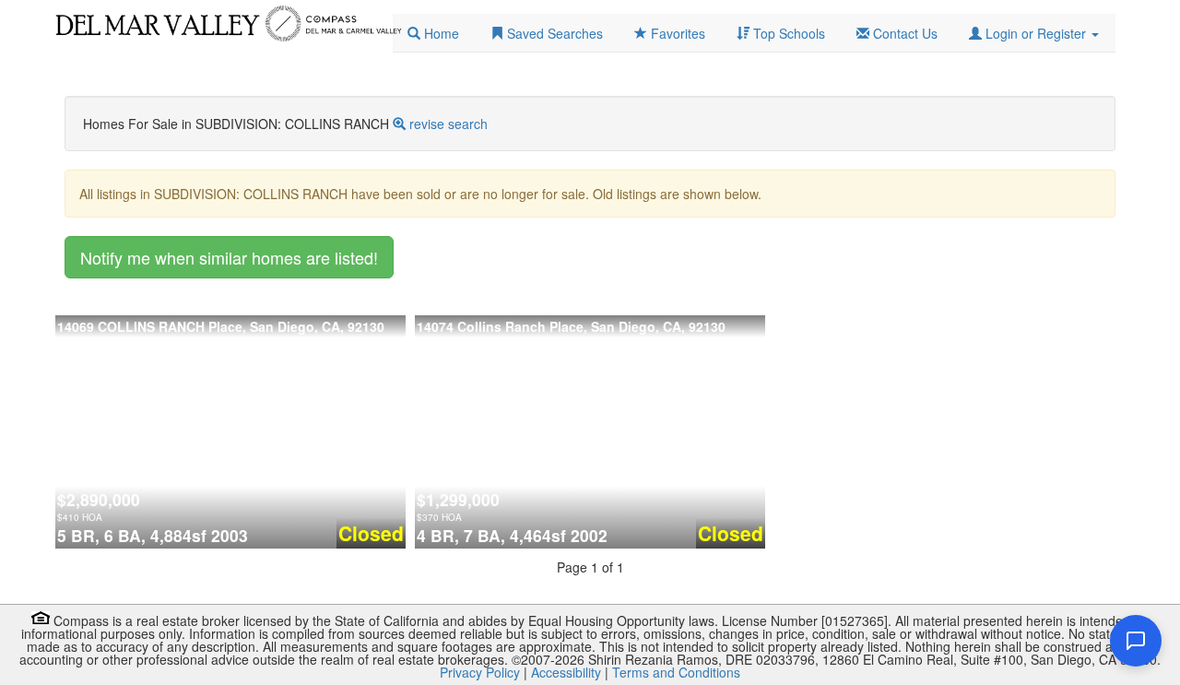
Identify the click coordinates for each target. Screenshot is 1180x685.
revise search (448, 123)
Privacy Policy (480, 672)
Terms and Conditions (676, 672)
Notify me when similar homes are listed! (229, 257)
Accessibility (566, 672)
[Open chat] (1136, 641)
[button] (1034, 33)
